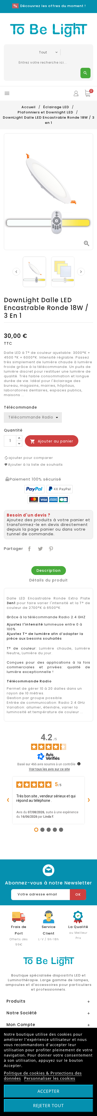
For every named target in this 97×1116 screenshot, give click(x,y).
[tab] (48, 570)
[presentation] (16, 272)
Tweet (39, 548)
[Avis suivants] (89, 800)
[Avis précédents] (8, 800)
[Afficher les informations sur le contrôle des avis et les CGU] (79, 764)
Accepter (48, 1091)
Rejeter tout (48, 1105)
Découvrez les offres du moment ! (53, 5)
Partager (29, 548)
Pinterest (50, 548)
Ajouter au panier (51, 441)
